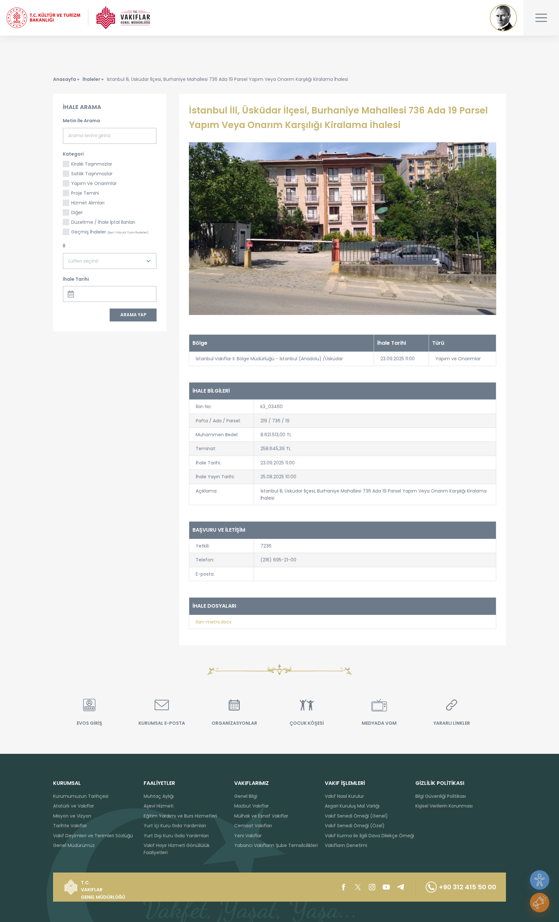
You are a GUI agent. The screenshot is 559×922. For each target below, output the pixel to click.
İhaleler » (93, 79)
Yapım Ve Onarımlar (94, 183)
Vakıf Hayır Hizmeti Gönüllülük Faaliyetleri (177, 849)
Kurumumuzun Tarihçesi (80, 796)
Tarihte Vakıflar (70, 825)
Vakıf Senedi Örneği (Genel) (356, 816)
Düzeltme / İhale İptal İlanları (103, 222)
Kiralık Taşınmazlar (91, 164)
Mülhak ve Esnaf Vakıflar (261, 816)
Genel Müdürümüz (74, 845)
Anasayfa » (66, 79)
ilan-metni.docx (214, 622)
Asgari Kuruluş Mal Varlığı (352, 806)
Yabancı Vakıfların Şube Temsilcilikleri (276, 845)
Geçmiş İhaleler (109, 232)
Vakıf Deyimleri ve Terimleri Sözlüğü (93, 835)
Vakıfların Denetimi (346, 845)
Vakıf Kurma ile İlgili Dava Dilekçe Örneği (369, 835)
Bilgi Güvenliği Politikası (440, 796)
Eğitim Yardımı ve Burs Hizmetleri (180, 816)
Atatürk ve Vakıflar (73, 806)
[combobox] (110, 261)
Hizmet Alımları (87, 203)
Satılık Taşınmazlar (92, 173)
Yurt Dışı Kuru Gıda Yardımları (176, 835)
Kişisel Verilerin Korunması (444, 806)
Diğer (77, 212)
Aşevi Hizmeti (158, 806)
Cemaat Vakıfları (253, 825)
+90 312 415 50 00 (467, 887)
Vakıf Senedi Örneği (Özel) (355, 825)
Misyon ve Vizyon (72, 816)
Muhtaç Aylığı (159, 796)
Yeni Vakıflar (248, 835)
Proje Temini (85, 193)
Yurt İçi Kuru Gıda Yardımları (175, 825)
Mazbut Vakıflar (251, 806)
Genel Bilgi (245, 796)
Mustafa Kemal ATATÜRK (503, 17)
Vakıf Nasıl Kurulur (344, 796)
